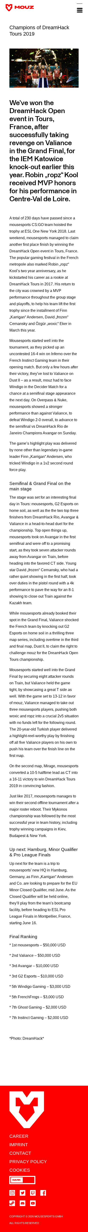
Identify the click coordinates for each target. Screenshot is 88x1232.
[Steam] (12, 1203)
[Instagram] (12, 1193)
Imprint (18, 1144)
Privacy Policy (28, 1161)
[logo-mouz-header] (20, 8)
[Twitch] (33, 1193)
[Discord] (22, 1203)
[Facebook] (43, 1193)
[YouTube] (33, 1203)
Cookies (19, 1170)
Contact (20, 1153)
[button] (79, 7)
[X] (22, 1193)
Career (18, 1136)
